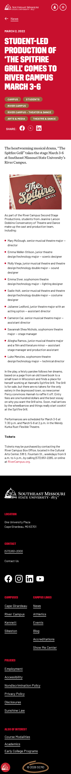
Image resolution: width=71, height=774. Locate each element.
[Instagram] (19, 579)
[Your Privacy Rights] (5, 767)
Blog (36, 631)
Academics (12, 744)
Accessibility (14, 677)
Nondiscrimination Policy (22, 685)
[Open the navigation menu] (63, 7)
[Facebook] (8, 579)
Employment (14, 669)
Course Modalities (17, 737)
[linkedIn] (29, 579)
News (14, 18)
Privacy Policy (15, 694)
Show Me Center (45, 647)
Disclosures (13, 702)
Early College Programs (21, 751)
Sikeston (11, 631)
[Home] (22, 7)
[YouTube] (40, 579)
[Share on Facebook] (22, 128)
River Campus (15, 614)
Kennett (10, 622)
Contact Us (12, 561)
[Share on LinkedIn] (39, 128)
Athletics (39, 614)
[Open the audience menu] (54, 7)
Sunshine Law (15, 710)
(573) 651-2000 (14, 551)
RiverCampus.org (19, 461)
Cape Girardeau (16, 606)
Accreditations (44, 639)
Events (38, 622)
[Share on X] (30, 128)
